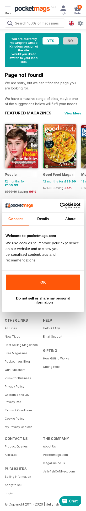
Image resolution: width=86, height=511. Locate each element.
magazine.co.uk (54, 463)
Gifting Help (51, 367)
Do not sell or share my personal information (43, 300)
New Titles (12, 336)
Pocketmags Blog (17, 361)
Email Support (52, 336)
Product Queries (16, 446)
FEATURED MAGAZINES (28, 113)
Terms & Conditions (18, 410)
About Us (49, 446)
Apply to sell (13, 485)
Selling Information (18, 476)
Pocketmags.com (55, 455)
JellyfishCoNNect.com (59, 471)
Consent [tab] (15, 219)
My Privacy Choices (18, 427)
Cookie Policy (14, 418)
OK (43, 282)
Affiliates (11, 455)
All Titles (11, 328)
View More (72, 113)
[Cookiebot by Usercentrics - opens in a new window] (61, 205)
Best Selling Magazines (21, 345)
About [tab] (70, 219)
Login (9, 493)
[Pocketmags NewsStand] (31, 9)
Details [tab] (43, 219)
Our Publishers (15, 370)
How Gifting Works (56, 358)
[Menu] (8, 9)
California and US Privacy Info (17, 398)
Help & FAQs (51, 328)
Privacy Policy (14, 386)
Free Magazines (16, 353)
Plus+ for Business (18, 378)
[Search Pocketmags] (10, 24)
